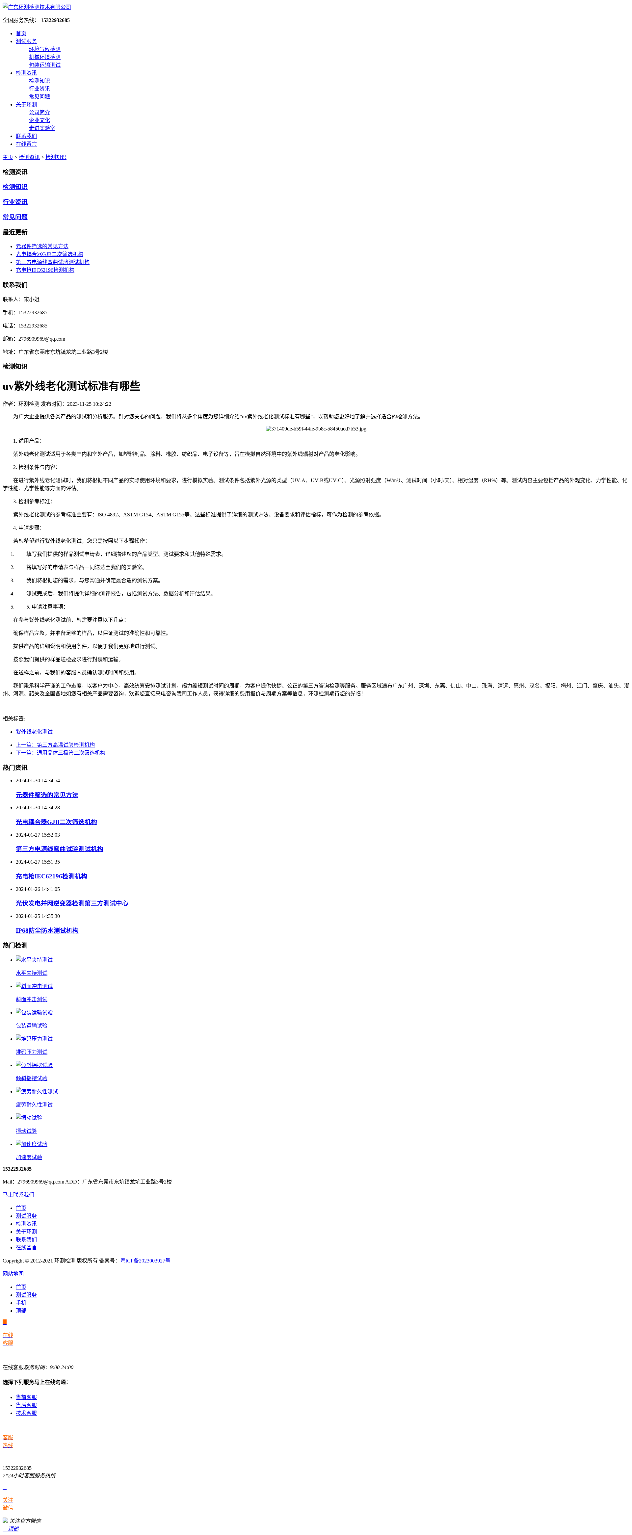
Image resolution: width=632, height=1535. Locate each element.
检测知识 (39, 81)
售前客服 (26, 1397)
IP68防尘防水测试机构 (47, 930)
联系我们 (26, 136)
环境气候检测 (45, 49)
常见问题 (39, 96)
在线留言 (26, 144)
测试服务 (26, 41)
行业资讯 (39, 88)
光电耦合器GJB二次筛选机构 (49, 254)
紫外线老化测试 (34, 732)
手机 (21, 1303)
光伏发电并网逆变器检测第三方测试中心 (72, 903)
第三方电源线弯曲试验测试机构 (53, 262)
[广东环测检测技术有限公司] (37, 7)
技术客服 (26, 1413)
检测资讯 (26, 73)
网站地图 (13, 1274)
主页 (8, 157)
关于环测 (26, 104)
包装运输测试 (45, 65)
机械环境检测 (45, 57)
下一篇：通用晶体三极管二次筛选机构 (60, 753)
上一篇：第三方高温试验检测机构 (55, 745)
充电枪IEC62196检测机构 (45, 270)
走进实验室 (42, 128)
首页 (21, 33)
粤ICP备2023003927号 (145, 1260)
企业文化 (39, 120)
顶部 (21, 1311)
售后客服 (26, 1405)
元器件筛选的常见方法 (42, 246)
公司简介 (39, 112)
